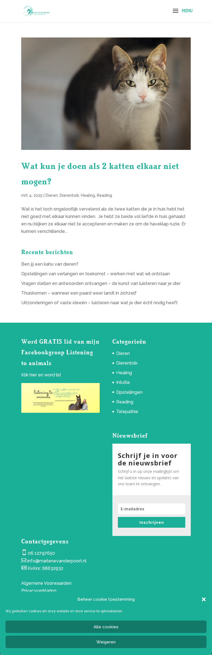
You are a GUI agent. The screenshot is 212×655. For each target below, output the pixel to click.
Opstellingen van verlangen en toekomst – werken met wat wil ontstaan (95, 273)
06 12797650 (41, 553)
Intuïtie (123, 382)
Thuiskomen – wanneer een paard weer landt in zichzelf (79, 293)
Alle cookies (106, 626)
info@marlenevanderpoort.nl (56, 561)
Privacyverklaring (38, 590)
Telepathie (127, 411)
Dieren (52, 195)
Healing (88, 195)
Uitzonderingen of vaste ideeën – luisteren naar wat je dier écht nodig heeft (99, 302)
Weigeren (106, 642)
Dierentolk (69, 195)
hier (33, 375)
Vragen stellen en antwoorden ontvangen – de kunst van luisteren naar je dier (101, 283)
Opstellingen (129, 392)
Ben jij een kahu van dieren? (49, 264)
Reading (104, 195)
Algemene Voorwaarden (46, 583)
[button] (203, 599)
